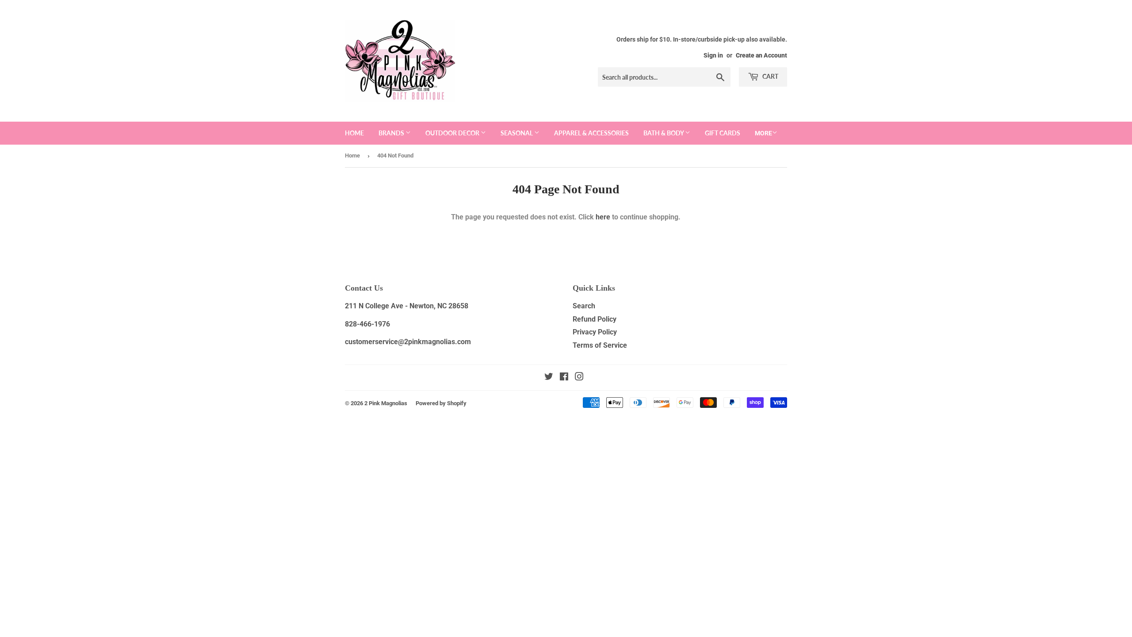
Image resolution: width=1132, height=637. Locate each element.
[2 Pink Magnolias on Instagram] (579, 377)
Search (584, 306)
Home (354, 133)
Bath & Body (664, 133)
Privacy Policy (595, 332)
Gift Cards (722, 133)
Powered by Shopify (441, 403)
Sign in (713, 55)
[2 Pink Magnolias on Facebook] (564, 377)
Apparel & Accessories (591, 133)
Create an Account (761, 55)
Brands (392, 133)
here (603, 217)
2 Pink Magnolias (385, 403)
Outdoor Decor (453, 133)
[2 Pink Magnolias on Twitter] (548, 377)
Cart (769, 76)
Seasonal (517, 133)
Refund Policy (594, 319)
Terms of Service (600, 345)
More (763, 133)
